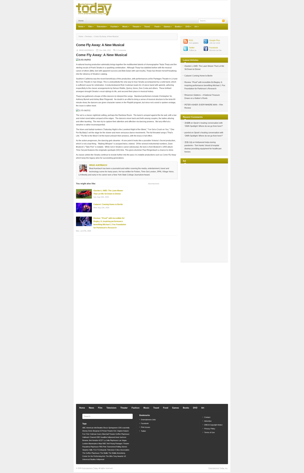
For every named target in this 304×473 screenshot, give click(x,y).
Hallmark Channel (89, 437)
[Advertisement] (170, 9)
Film (89, 27)
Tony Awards (118, 456)
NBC (104, 443)
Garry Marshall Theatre (106, 434)
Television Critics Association (118, 450)
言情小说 (188, 142)
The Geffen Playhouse (91, 453)
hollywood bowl (113, 437)
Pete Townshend (109, 447)
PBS (100, 447)
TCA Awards (102, 450)
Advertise (208, 421)
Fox (83, 434)
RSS (191, 40)
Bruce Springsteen (110, 428)
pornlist (187, 133)
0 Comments (121, 50)
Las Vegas (123, 440)
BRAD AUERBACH (86, 50)
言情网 (187, 123)
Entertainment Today (90, 468)
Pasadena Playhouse (90, 447)
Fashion (113, 27)
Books (177, 27)
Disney (85, 431)
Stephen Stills (87, 450)
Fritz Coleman (91, 434)
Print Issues (145, 427)
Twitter (192, 48)
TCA (95, 450)
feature (126, 431)
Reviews (88, 36)
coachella (125, 428)
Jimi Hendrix (93, 440)
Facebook (213, 48)
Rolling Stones (121, 447)
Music (124, 27)
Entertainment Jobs (148, 420)
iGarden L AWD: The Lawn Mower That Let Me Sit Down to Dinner (108, 192)
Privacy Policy (209, 429)
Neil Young (111, 443)
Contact (207, 417)
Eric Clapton (118, 431)
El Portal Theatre (106, 431)
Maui (100, 443)
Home (81, 21)
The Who (109, 456)
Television (100, 27)
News (79, 27)
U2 (125, 456)
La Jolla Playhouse (111, 440)
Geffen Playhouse (122, 434)
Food (155, 27)
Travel (147, 27)
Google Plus (214, 40)
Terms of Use (209, 432)
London (85, 443)
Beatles (100, 428)
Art (194, 27)
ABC (84, 428)
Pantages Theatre (122, 443)
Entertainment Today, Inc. (218, 468)
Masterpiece (93, 443)
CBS (120, 428)
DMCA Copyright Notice (213, 425)
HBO (98, 437)
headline (104, 437)
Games (165, 27)
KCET (101, 440)
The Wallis (104, 453)
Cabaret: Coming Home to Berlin (108, 204)
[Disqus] (126, 278)
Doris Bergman (94, 431)
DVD (186, 27)
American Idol (91, 428)
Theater (134, 27)
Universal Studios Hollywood (93, 459)
